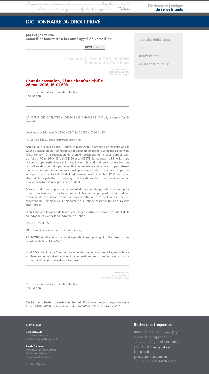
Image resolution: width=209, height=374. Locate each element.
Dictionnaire (158, 6)
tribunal (141, 351)
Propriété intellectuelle (38, 356)
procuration (159, 361)
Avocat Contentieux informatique (115, 276)
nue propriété (142, 361)
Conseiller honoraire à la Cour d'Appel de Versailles (42, 335)
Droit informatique (36, 353)
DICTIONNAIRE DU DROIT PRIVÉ (63, 21)
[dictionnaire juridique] (78, 6)
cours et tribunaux (154, 64)
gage (175, 332)
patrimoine (140, 342)
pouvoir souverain (151, 356)
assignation (161, 347)
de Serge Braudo (169, 9)
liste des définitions (155, 39)
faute (147, 346)
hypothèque (162, 337)
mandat (140, 331)
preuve (166, 332)
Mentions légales (35, 364)
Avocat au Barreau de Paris (41, 349)
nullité (172, 361)
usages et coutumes (164, 341)
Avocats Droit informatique (118, 73)
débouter (155, 332)
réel (137, 347)
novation (142, 336)
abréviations (149, 56)
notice (144, 47)
